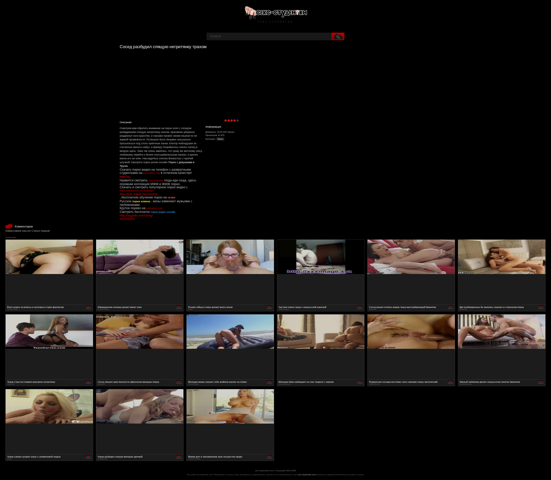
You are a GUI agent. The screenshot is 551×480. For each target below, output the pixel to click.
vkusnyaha (127, 218)
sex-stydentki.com (307, 474)
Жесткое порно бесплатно (139, 194)
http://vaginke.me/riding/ (136, 215)
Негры (220, 139)
